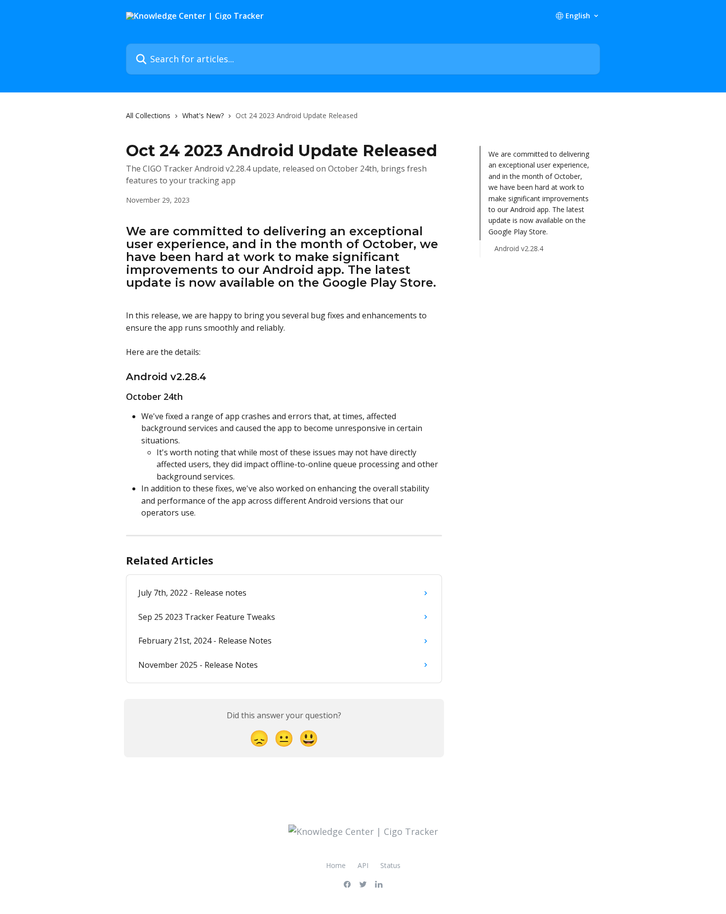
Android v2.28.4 (518, 248)
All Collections (148, 115)
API (363, 865)
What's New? (203, 115)
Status (390, 865)
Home (336, 865)
